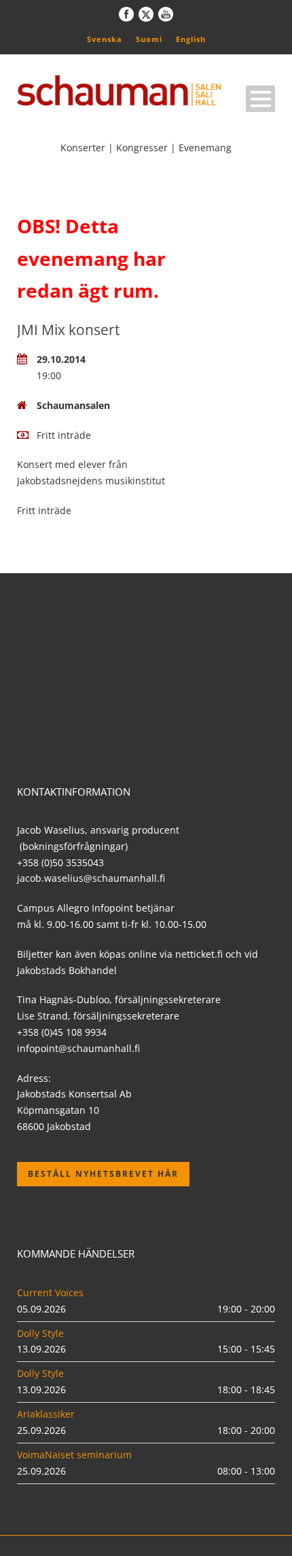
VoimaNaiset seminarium (74, 1454)
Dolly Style (40, 1333)
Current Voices (50, 1292)
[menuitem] (104, 39)
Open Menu (260, 98)
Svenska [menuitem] (104, 39)
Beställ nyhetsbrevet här (103, 1174)
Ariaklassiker (46, 1413)
